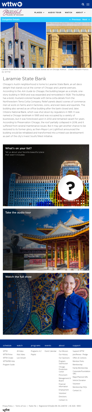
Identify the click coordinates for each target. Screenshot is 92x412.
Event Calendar (50, 351)
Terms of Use (21, 406)
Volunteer (62, 393)
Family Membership (80, 368)
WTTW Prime (7, 354)
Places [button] (38, 12)
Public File (32, 406)
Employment (64, 390)
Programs (35, 345)
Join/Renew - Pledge (80, 354)
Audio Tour (54, 12)
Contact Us (63, 400)
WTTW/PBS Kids (9, 361)
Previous (76, 19)
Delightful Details (11, 19)
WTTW (5, 351)
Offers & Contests (79, 358)
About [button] (79, 12)
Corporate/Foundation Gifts (81, 372)
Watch (68, 12)
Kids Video (21, 354)
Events (48, 345)
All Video (20, 351)
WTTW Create (8, 358)
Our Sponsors (64, 358)
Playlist (33, 354)
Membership (78, 364)
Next (84, 19)
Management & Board (65, 379)
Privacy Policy (8, 406)
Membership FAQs (80, 387)
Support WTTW (78, 351)
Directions (63, 396)
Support (76, 345)
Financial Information (63, 385)
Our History (63, 354)
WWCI (79, 406)
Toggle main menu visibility (89, 4)
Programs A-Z (36, 351)
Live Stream (21, 358)
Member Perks (78, 361)
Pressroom (63, 375)
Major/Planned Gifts (80, 377)
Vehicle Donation (79, 380)
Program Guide (9, 364)
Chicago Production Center (63, 369)
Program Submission (63, 362)
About (62, 345)
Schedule (7, 345)
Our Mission (63, 351)
